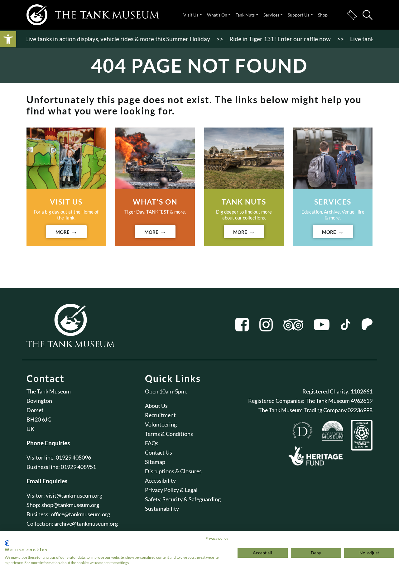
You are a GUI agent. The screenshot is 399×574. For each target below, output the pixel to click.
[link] (8, 39)
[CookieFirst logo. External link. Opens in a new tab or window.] (7, 543)
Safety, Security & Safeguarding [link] (183, 499)
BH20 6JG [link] (38, 419)
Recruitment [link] (160, 415)
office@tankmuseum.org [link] (80, 514)
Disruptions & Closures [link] (173, 471)
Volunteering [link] (161, 424)
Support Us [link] (298, 14)
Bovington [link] (39, 400)
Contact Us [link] (158, 452)
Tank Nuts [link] (245, 14)
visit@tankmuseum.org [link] (74, 495)
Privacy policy (216, 538)
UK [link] (30, 428)
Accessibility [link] (160, 480)
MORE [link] (62, 232)
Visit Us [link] (190, 14)
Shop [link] (323, 14)
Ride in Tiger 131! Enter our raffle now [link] (273, 38)
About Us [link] (156, 405)
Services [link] (271, 14)
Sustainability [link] (162, 508)
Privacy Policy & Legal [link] (171, 489)
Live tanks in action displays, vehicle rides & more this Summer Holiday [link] (110, 38)
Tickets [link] (352, 15)
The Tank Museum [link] (48, 391)
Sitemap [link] (155, 461)
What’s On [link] (217, 14)
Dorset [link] (35, 410)
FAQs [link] (151, 443)
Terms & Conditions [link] (169, 433)
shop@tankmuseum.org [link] (70, 504)
